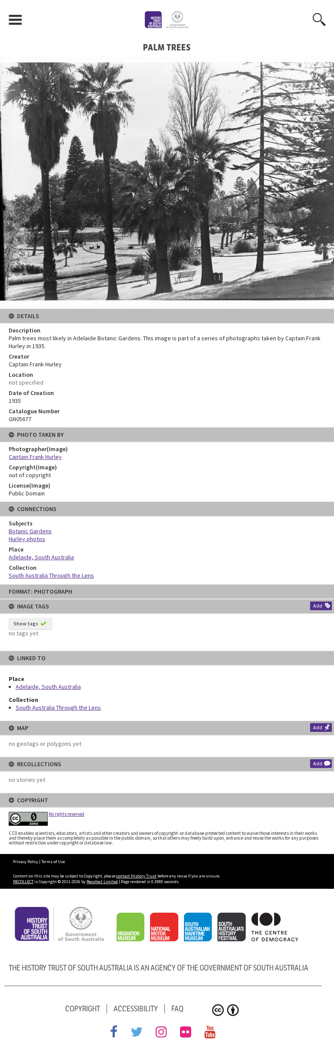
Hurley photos (27, 539)
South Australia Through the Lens (58, 707)
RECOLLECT (23, 881)
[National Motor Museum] (166, 917)
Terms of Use (53, 861)
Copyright (82, 1008)
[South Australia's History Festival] (233, 917)
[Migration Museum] (133, 917)
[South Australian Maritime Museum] (200, 917)
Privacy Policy (25, 861)
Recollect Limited (102, 881)
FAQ (177, 1008)
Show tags (25, 623)
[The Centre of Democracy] (277, 917)
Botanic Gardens (30, 531)
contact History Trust (136, 876)
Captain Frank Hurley (35, 457)
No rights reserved (66, 814)
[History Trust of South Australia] (62, 911)
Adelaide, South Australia (48, 687)
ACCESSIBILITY (136, 1008)
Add (317, 605)
